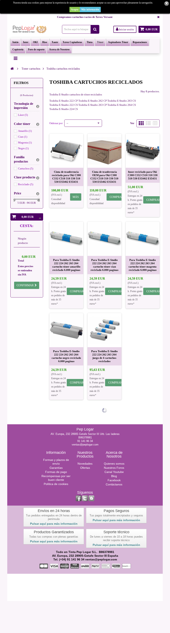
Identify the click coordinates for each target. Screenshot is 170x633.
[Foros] (91, 498)
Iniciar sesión (126, 29)
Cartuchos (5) (25, 168)
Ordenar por (56, 123)
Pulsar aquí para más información (54, 523)
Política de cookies (56, 484)
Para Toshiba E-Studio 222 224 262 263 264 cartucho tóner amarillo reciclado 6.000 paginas (66, 264)
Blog (114, 476)
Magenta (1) (25, 142)
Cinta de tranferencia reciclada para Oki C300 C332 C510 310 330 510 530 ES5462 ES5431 (66, 176)
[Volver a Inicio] (12, 69)
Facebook (114, 480)
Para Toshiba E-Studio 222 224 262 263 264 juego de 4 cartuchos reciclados (104, 356)
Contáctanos (114, 484)
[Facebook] (78, 498)
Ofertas (85, 467)
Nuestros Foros (114, 467)
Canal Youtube (114, 472)
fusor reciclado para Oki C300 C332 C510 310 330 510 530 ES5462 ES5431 (143, 175)
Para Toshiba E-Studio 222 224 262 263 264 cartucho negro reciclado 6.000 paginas (66, 356)
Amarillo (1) (25, 130)
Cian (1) (22, 136)
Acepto (74, 9)
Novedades (85, 463)
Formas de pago (56, 472)
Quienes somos (114, 463)
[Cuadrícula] (141, 123)
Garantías (56, 467)
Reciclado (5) (25, 184)
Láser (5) (23, 114)
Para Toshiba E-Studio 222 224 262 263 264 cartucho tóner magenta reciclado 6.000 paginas (143, 264)
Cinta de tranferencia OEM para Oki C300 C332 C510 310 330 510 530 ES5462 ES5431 (104, 176)
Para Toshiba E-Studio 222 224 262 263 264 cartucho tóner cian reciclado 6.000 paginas (104, 264)
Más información (90, 9)
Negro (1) (23, 148)
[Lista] (148, 123)
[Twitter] (85, 498)
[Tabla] (155, 123)
